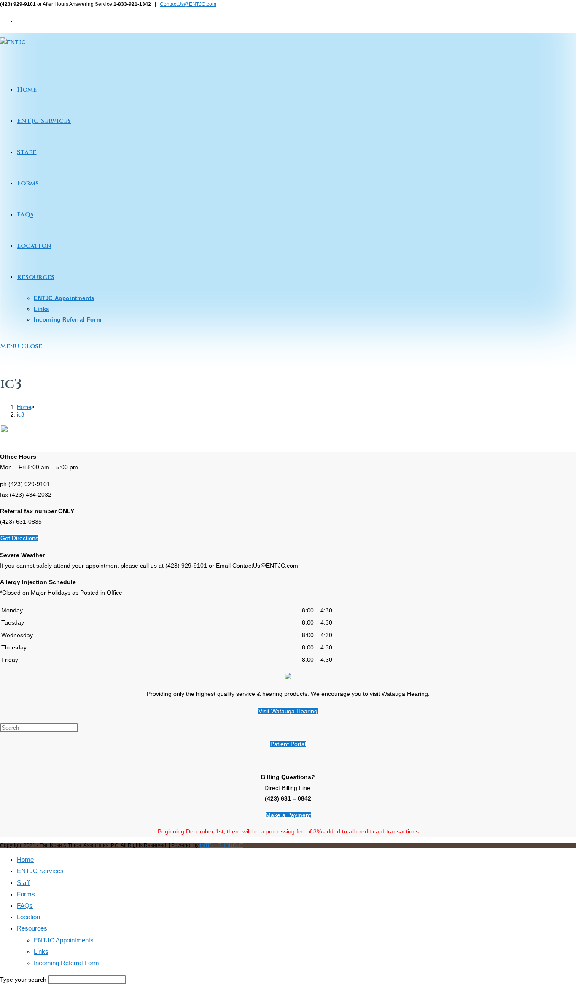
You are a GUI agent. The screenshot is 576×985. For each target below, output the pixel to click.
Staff (23, 882)
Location (28, 916)
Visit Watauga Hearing (288, 711)
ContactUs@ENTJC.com (188, 4)
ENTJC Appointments (64, 940)
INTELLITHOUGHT (221, 845)
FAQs (25, 905)
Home (25, 859)
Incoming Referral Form (66, 962)
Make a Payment (288, 815)
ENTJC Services (40, 870)
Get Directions (19, 538)
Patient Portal (288, 744)
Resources (32, 928)
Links (41, 951)
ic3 (20, 414)
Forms (26, 894)
